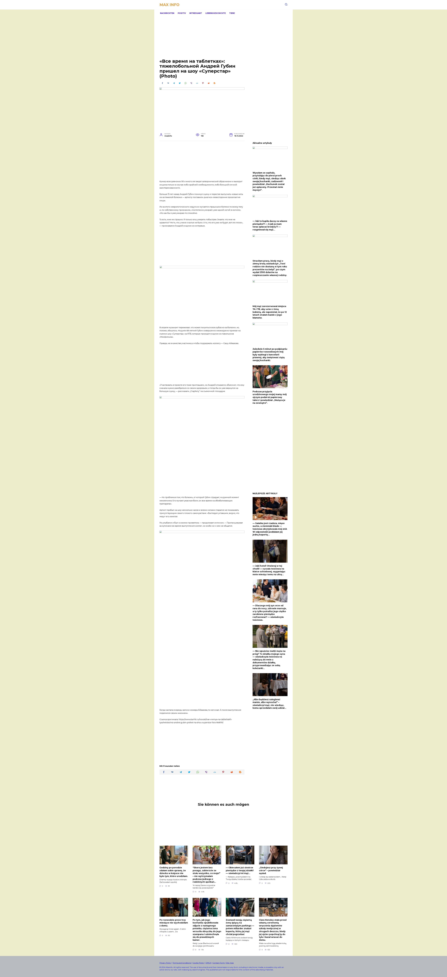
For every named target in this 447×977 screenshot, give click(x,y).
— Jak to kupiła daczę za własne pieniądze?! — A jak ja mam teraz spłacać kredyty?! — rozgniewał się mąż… (270, 225)
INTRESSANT (195, 13)
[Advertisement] (223, 39)
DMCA (208, 963)
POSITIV (182, 13)
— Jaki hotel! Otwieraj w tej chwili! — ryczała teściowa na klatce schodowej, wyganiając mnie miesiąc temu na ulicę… (269, 570)
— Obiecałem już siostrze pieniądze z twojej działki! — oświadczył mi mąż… (240, 870)
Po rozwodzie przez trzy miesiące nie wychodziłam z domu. (173, 923)
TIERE (232, 13)
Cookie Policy (198, 963)
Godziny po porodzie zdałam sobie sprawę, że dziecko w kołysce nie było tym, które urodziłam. (173, 871)
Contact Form (219, 963)
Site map (230, 963)
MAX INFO (169, 4)
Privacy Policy (165, 963)
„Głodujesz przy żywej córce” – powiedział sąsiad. (271, 870)
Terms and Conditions (182, 963)
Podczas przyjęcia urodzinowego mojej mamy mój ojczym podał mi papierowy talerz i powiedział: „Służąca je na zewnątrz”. (270, 397)
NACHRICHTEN (167, 13)
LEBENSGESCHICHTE (215, 13)
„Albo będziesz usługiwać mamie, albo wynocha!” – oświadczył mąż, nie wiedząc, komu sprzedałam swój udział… (269, 703)
